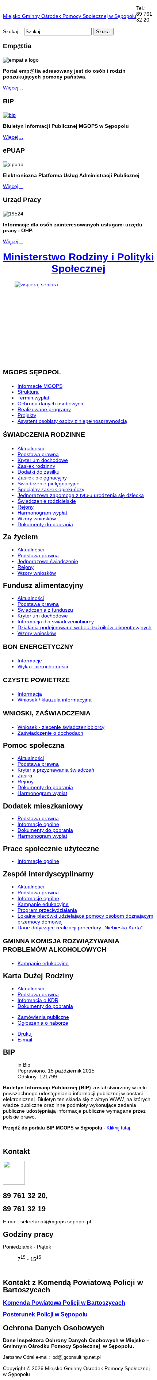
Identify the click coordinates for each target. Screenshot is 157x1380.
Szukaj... (13, 31)
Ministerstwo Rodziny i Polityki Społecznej (78, 262)
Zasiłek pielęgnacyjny (42, 478)
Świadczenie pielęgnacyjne (49, 483)
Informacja (30, 694)
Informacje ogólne (38, 824)
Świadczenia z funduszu (45, 610)
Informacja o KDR (38, 1000)
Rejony (26, 507)
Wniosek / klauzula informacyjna (55, 700)
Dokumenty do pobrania (45, 524)
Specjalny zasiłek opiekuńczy (51, 489)
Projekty (27, 415)
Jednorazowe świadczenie (48, 561)
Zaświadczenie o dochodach (50, 733)
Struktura (28, 392)
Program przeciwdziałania (47, 910)
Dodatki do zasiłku (39, 472)
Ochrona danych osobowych (50, 403)
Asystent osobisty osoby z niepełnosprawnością (72, 421)
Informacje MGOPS (40, 386)
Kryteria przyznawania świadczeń (56, 770)
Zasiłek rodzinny (36, 466)
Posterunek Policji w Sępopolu (45, 1314)
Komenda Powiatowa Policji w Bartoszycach (64, 1303)
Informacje (30, 661)
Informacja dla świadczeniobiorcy (56, 621)
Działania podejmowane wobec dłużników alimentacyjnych (85, 627)
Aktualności (31, 448)
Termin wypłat (33, 398)
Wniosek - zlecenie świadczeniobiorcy (61, 727)
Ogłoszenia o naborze (43, 1023)
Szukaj (103, 31)
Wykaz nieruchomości (43, 666)
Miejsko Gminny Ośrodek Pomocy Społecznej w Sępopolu (69, 16)
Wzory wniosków (37, 518)
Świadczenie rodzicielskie (47, 501)
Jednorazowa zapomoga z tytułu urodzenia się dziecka (81, 495)
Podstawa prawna (38, 454)
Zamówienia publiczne (43, 1017)
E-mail (25, 1040)
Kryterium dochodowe (43, 460)
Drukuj (25, 1034)
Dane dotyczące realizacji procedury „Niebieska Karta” (80, 927)
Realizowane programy (44, 409)
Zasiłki (25, 776)
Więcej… (13, 88)
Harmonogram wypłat (42, 513)
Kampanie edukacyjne (43, 904)
